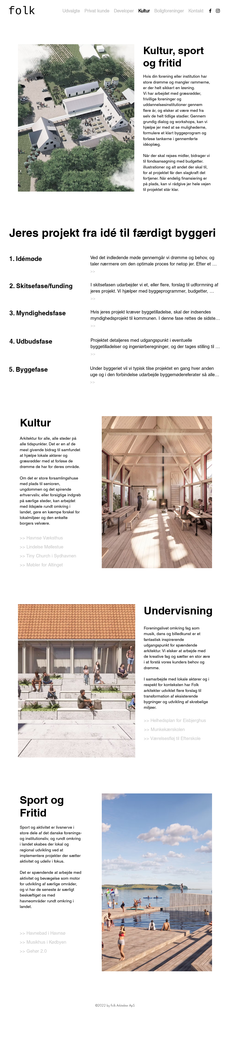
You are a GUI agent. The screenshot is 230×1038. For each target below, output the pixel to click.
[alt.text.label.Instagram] (218, 10)
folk (21, 11)
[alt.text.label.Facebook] (210, 10)
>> (92, 271)
